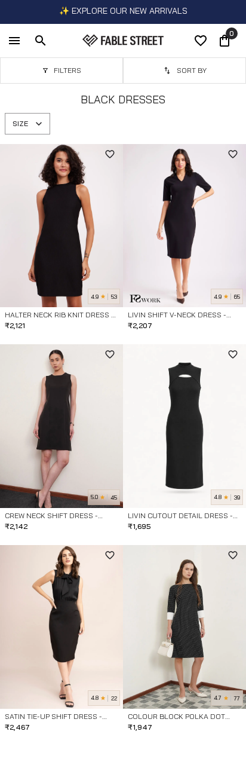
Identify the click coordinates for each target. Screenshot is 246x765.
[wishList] (201, 41)
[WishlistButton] (110, 154)
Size (20, 123)
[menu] (14, 41)
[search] (41, 41)
